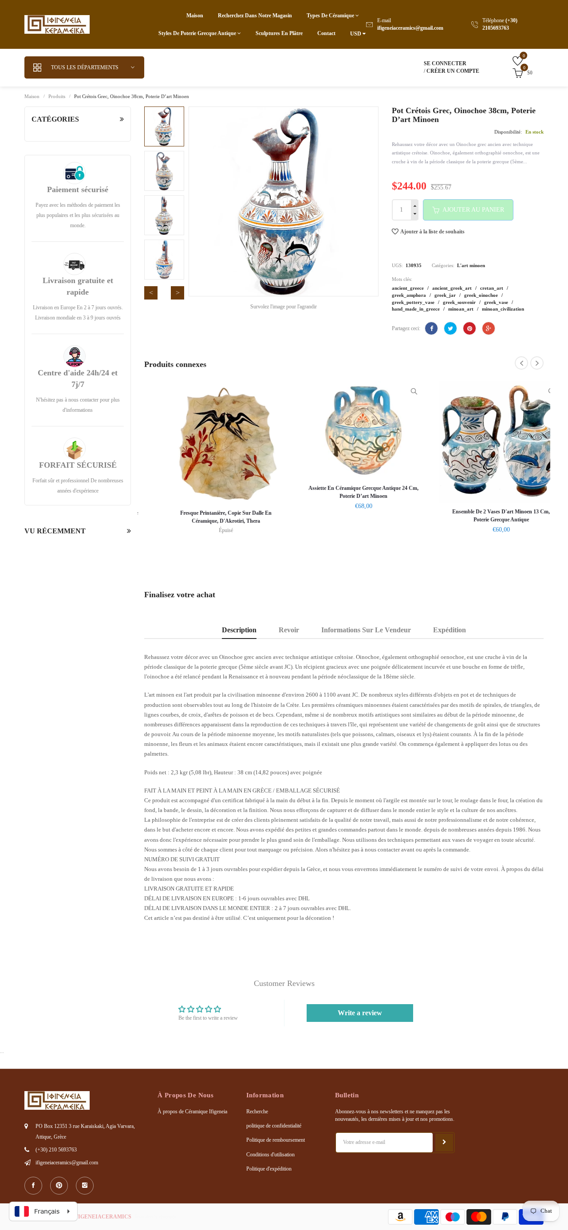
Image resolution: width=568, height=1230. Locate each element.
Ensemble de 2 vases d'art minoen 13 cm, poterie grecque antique (481, 516)
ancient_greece (408, 288)
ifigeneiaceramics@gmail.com (410, 28)
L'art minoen (471, 265)
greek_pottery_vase (414, 302)
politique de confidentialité (273, 1126)
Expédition (449, 630)
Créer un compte (452, 71)
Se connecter (445, 63)
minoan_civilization (503, 308)
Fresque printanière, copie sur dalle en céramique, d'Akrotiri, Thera (206, 517)
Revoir (289, 630)
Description (239, 630)
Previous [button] (151, 293)
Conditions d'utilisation (270, 1154)
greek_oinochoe (481, 295)
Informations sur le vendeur (366, 630)
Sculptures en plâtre (279, 33)
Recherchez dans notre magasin (255, 15)
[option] (164, 126)
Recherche (257, 1111)
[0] (511, 60)
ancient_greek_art (452, 288)
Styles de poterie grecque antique (197, 33)
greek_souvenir (460, 302)
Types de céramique (331, 15)
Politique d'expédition (269, 1169)
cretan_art (492, 288)
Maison (194, 15)
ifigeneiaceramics (102, 1217)
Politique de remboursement (275, 1140)
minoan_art (461, 308)
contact (326, 33)
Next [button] (177, 293)
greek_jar (445, 295)
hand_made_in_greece (416, 308)
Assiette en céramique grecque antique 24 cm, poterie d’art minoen (344, 492)
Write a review (360, 1013)
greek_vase (496, 302)
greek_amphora (409, 295)
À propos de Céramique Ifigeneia (192, 1111)
